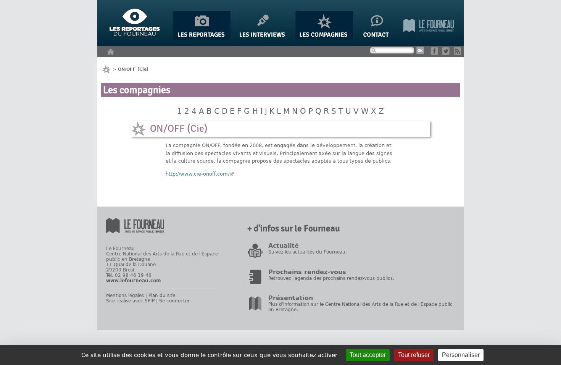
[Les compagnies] (324, 38)
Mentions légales (125, 295)
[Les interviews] (263, 38)
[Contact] (378, 38)
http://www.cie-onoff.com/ (197, 174)
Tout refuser (414, 355)
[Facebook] (435, 53)
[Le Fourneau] (428, 38)
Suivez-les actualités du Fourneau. (307, 252)
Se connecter (174, 301)
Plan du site (161, 295)
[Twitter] (447, 53)
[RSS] (459, 53)
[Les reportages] (202, 38)
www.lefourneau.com (133, 280)
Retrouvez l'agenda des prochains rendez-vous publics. (331, 278)
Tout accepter (368, 355)
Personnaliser (461, 355)
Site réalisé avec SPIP (130, 301)
